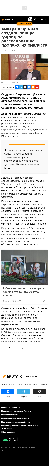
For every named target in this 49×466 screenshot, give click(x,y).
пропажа (33, 348)
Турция (24, 348)
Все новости (13, 348)
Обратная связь (8, 432)
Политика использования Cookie (15, 422)
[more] (44, 301)
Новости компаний (9, 414)
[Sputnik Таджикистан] (8, 20)
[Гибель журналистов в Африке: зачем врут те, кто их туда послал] (24, 267)
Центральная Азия (27, 384)
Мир (4, 348)
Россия (43, 384)
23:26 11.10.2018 (8, 50)
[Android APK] (9, 440)
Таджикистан (8, 384)
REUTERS (6, 82)
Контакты (16, 407)
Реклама (27, 411)
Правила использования (12, 411)
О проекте (5, 407)
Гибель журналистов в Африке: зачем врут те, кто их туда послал (24, 292)
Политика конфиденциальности (15, 418)
